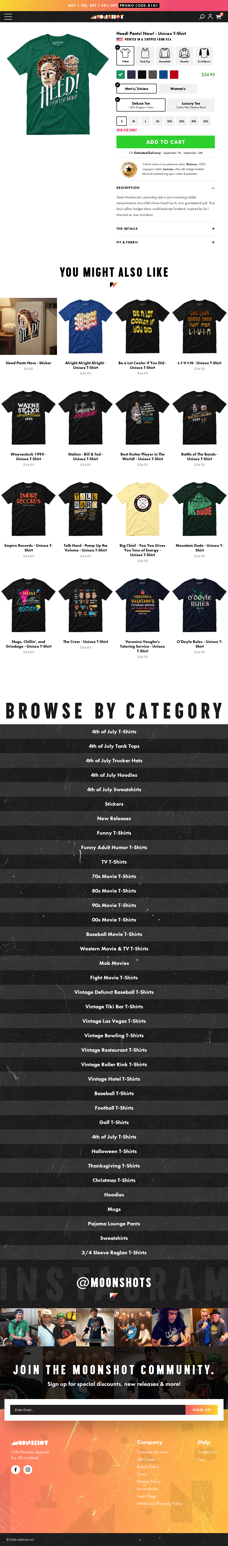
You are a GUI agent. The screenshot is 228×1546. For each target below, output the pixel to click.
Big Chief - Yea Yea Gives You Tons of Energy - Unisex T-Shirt (142, 553)
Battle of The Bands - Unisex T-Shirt (199, 459)
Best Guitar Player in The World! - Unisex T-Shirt (142, 459)
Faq (201, 1459)
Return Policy (148, 1466)
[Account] (210, 19)
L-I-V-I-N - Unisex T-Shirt (199, 365)
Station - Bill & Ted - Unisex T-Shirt (85, 459)
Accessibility (147, 1488)
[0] (218, 17)
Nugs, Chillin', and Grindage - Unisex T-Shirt (28, 646)
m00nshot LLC (25, 1540)
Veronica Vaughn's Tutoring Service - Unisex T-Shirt (142, 649)
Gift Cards (146, 1459)
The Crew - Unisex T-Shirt (85, 644)
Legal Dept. (147, 1496)
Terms (142, 1474)
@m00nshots (114, 1282)
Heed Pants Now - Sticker (28, 365)
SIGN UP (202, 1409)
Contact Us (207, 1452)
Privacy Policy (149, 1481)
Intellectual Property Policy (159, 1503)
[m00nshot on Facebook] (15, 1469)
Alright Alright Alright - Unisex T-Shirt (85, 368)
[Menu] (8, 16)
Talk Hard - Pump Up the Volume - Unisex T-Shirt (86, 550)
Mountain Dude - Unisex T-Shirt (199, 550)
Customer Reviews (152, 1452)
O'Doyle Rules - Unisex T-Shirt (199, 646)
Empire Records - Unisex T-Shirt (28, 550)
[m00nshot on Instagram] (19, 1327)
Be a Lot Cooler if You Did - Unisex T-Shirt (142, 368)
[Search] (202, 16)
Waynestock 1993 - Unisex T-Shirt (28, 459)
